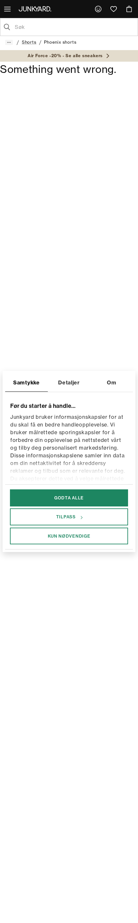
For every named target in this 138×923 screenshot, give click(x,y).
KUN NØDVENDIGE (69, 535)
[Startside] (36, 8)
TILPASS (66, 516)
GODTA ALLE (69, 497)
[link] (98, 9)
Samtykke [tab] (26, 382)
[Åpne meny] (8, 9)
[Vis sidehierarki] (9, 42)
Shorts (29, 42)
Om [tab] (111, 382)
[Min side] (98, 9)
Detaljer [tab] (69, 382)
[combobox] (74, 27)
